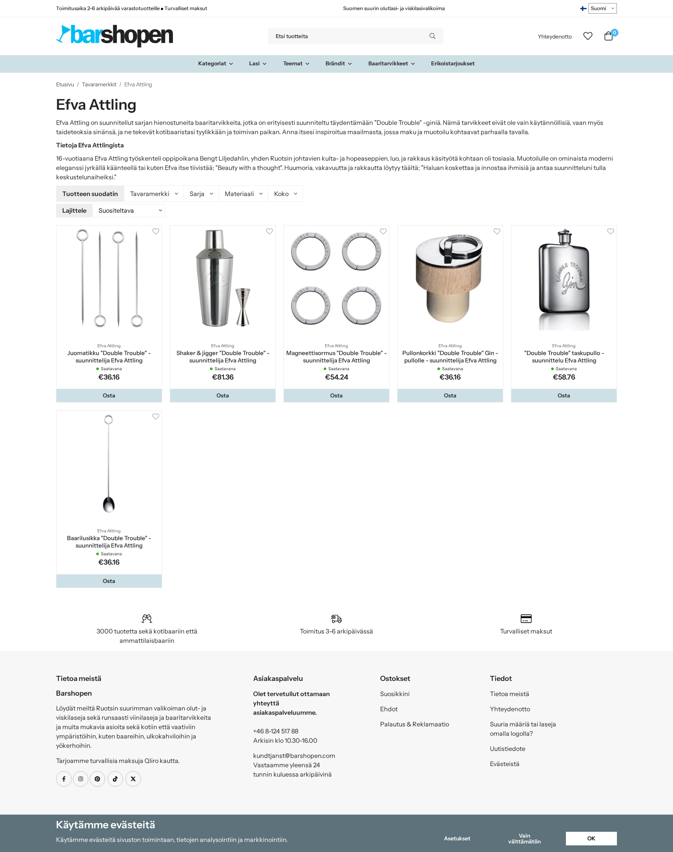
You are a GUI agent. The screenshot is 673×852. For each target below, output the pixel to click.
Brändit (335, 63)
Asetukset (457, 838)
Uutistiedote (507, 748)
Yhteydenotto (555, 36)
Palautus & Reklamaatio (414, 724)
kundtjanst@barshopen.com (294, 755)
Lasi (254, 63)
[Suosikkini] (587, 36)
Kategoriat (212, 63)
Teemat (293, 63)
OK (591, 838)
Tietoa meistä (509, 694)
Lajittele (74, 210)
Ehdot (389, 709)
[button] (109, 395)
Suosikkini (395, 694)
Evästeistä (505, 764)
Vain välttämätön (524, 838)
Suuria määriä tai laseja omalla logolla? (523, 728)
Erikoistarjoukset (453, 63)
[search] (432, 36)
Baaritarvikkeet (388, 63)
